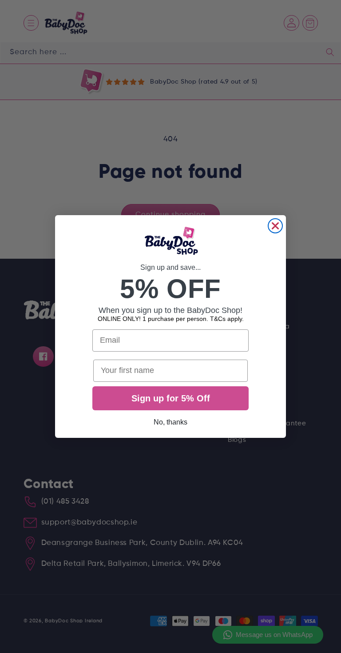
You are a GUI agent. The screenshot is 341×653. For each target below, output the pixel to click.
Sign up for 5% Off (170, 398)
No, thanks (170, 422)
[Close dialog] (275, 226)
